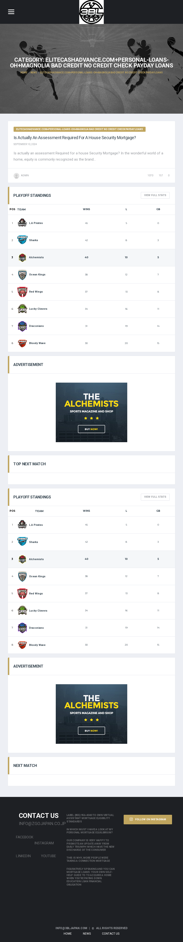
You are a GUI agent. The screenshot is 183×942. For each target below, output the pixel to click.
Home (68, 933)
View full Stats (155, 195)
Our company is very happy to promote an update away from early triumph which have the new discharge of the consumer (90, 845)
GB (158, 209)
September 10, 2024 (25, 144)
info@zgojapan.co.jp (39, 823)
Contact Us (110, 933)
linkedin (23, 856)
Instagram (44, 843)
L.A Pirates (36, 223)
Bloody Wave (37, 343)
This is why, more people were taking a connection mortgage (88, 859)
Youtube (48, 856)
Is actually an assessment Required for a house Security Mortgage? (75, 137)
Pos (12, 209)
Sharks (33, 240)
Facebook (24, 837)
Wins (86, 209)
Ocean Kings (37, 274)
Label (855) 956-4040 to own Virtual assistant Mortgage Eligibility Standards (90, 818)
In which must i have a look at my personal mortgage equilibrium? (89, 831)
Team (21, 209)
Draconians (36, 326)
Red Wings (36, 291)
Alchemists (36, 257)
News (87, 933)
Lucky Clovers (38, 308)
